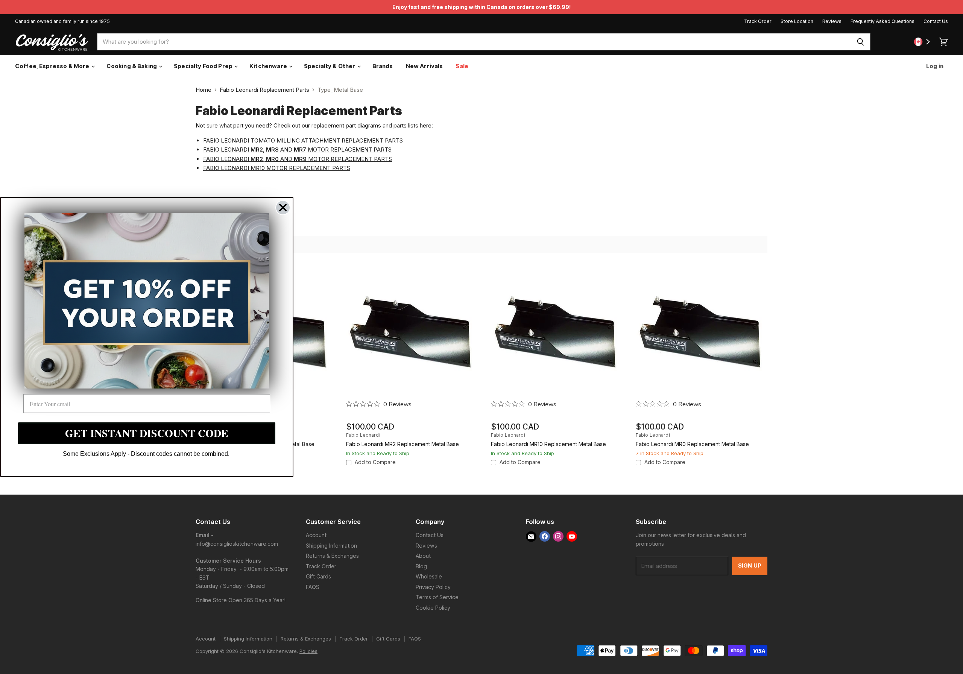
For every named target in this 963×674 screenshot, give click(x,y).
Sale (462, 66)
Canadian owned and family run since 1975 (62, 21)
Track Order (758, 21)
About (423, 556)
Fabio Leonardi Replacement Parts (264, 90)
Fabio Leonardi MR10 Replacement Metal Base (548, 444)
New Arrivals (424, 66)
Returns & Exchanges (332, 556)
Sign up (749, 565)
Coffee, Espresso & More (53, 66)
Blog (421, 566)
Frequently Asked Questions (882, 21)
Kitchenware (268, 66)
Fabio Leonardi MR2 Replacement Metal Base (402, 444)
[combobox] (474, 41)
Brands (382, 66)
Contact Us (936, 21)
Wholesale (429, 576)
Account (316, 535)
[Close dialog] (282, 207)
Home (203, 90)
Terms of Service (437, 597)
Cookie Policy (433, 607)
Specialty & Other (330, 66)
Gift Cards (318, 576)
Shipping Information (331, 545)
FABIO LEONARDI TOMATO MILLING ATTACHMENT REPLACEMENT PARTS (303, 140)
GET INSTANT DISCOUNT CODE (146, 433)
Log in (934, 66)
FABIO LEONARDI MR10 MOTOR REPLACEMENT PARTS (276, 168)
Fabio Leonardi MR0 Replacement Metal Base (692, 444)
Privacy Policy (433, 587)
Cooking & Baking (132, 66)
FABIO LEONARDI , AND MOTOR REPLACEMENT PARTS (297, 149)
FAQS (312, 587)
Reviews (831, 21)
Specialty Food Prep (204, 66)
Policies (308, 651)
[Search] (860, 41)
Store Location (797, 21)
